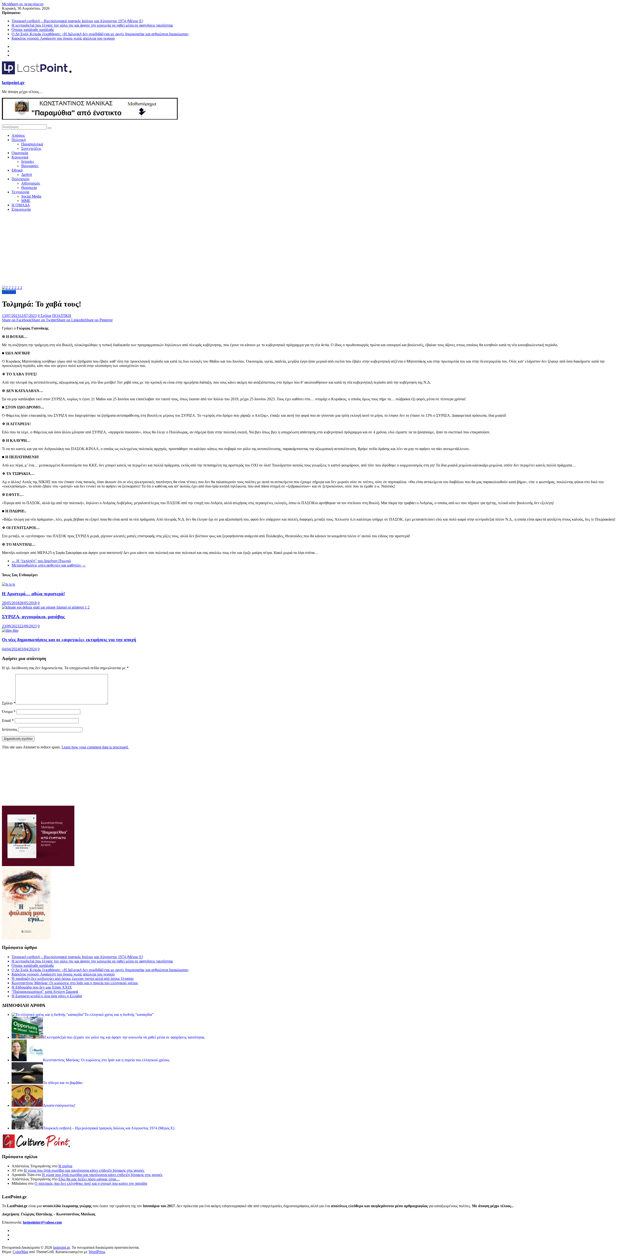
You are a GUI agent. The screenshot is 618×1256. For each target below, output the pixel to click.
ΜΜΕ (25, 201)
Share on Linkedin (71, 320)
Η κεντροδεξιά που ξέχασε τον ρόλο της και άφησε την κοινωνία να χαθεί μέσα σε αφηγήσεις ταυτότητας (92, 25)
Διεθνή (26, 174)
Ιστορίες (27, 161)
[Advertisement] (309, 249)
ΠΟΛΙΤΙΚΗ (61, 316)
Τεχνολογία (20, 192)
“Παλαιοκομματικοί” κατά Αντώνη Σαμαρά (45, 992)
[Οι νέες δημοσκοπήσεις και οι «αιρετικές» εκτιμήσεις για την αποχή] (10, 630)
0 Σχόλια (44, 316)
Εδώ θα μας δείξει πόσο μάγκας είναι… (89, 1179)
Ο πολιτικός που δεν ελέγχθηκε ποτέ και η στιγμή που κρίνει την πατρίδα (91, 1183)
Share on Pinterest (98, 320)
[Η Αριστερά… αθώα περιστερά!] (8, 584)
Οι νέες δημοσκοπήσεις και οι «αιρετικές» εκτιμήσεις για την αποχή (69, 639)
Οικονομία (20, 153)
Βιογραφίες (30, 166)
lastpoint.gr (13, 82)
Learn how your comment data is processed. (95, 747)
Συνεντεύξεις (31, 148)
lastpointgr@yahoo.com (42, 1222)
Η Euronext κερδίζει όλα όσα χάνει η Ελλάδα (47, 996)
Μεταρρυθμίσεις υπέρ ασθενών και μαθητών (49, 565)
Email (8, 720)
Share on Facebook (16, 320)
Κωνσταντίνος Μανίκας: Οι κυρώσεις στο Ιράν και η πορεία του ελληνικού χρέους (75, 983)
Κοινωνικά (20, 157)
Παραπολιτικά (32, 144)
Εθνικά (17, 170)
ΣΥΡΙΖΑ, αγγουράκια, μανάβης (33, 616)
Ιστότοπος (9, 729)
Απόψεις (18, 135)
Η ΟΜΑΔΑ (21, 205)
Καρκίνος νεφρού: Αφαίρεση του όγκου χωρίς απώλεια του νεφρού (63, 38)
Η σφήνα (65, 1166)
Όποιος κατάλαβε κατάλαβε (33, 30)
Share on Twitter (44, 320)
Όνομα (8, 712)
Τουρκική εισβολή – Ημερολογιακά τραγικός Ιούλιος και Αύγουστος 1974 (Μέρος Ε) (77, 21)
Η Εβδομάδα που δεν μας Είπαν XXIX (42, 987)
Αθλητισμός (30, 183)
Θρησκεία (29, 188)
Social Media (31, 196)
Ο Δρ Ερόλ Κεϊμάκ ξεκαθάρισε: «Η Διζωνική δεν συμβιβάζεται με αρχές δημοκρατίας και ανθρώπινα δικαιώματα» (100, 34)
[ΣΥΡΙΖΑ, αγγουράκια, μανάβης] (46, 607)
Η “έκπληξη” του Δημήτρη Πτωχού (41, 561)
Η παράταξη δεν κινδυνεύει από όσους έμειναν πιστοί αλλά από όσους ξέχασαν (73, 978)
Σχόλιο (8, 703)
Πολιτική (19, 140)
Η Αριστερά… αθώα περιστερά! (33, 593)
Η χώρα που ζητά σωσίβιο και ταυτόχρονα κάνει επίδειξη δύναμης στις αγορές (84, 1170)
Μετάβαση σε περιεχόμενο (22, 4)
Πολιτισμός (20, 179)
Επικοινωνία (21, 209)
